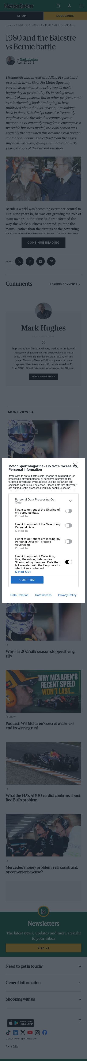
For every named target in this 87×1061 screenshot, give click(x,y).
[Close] (77, 466)
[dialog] (43, 530)
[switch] (68, 511)
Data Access (43, 595)
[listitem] (43, 501)
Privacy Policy (67, 595)
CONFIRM (27, 579)
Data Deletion (19, 595)
